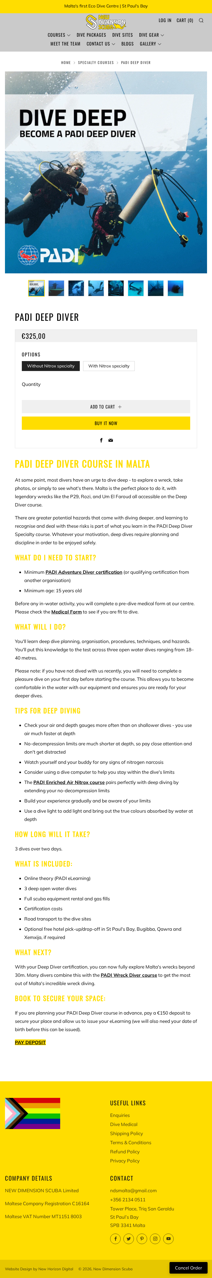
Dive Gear (149, 34)
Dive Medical (123, 1124)
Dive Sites (122, 34)
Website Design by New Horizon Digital (39, 1268)
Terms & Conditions (130, 1142)
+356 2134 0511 (127, 1199)
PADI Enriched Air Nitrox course (69, 782)
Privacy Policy (125, 1161)
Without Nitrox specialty (51, 366)
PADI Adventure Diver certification (84, 572)
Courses (56, 34)
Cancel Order (188, 1268)
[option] (106, 172)
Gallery (148, 43)
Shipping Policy (126, 1133)
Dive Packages (91, 34)
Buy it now (106, 423)
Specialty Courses (96, 62)
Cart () (185, 20)
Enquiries (120, 1115)
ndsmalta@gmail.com (133, 1190)
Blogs (127, 43)
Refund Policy (125, 1151)
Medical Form (66, 612)
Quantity (31, 384)
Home (66, 62)
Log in (165, 20)
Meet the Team (66, 43)
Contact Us (98, 43)
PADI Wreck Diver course (129, 975)
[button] (36, 288)
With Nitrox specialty (108, 366)
